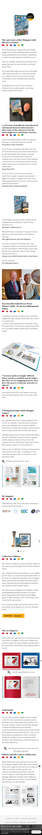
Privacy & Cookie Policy (29, 818)
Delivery (17, 818)
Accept (36, 832)
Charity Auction (32, 822)
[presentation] (2, 541)
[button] (18, 551)
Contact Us (9, 818)
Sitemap (22, 822)
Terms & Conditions (11, 822)
